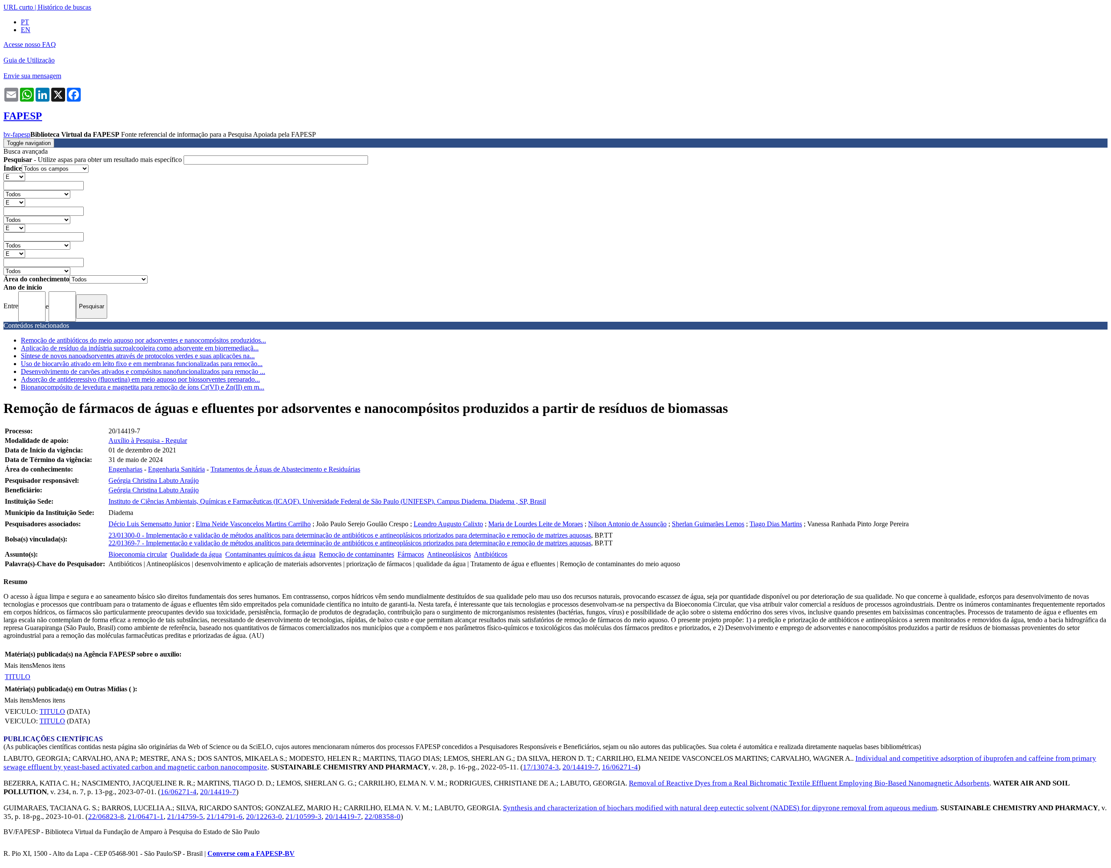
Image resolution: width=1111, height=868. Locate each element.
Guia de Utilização (29, 60)
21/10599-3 (304, 816)
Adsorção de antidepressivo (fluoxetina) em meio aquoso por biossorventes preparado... (140, 379)
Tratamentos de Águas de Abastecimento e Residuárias (285, 469)
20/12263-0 (264, 816)
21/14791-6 (225, 816)
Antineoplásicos (449, 554)
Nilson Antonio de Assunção (627, 524)
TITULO (17, 676)
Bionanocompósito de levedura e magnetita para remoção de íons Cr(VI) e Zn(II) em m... (142, 387)
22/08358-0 (383, 816)
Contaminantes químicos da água (270, 554)
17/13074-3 (541, 767)
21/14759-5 (185, 816)
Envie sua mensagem (32, 75)
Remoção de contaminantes (356, 554)
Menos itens (48, 665)
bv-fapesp (16, 134)
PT (25, 22)
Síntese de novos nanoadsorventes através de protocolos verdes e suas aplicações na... (138, 356)
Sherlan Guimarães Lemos (708, 524)
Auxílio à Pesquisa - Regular (147, 440)
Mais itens (18, 665)
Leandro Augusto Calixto (448, 524)
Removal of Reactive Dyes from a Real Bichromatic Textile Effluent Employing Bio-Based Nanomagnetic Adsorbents (809, 783)
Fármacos (411, 554)
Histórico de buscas (64, 7)
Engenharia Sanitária (176, 469)
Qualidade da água (196, 554)
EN (25, 29)
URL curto (18, 7)
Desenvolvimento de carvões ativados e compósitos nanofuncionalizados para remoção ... (143, 371)
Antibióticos (490, 554)
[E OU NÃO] (14, 176)
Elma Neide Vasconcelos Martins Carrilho (253, 524)
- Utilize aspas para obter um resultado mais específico (93, 159)
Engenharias (125, 469)
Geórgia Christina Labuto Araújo (153, 480)
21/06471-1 (146, 816)
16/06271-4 (620, 767)
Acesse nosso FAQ (29, 44)
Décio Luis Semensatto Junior (149, 524)
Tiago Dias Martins (775, 524)
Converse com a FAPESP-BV (251, 853)
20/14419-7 (580, 767)
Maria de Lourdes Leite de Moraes (535, 524)
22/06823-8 (106, 816)
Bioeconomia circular (137, 554)
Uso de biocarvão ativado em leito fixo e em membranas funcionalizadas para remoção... (142, 363)
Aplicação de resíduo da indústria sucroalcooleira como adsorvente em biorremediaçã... (140, 348)
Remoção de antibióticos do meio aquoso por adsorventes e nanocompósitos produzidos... (143, 340)
